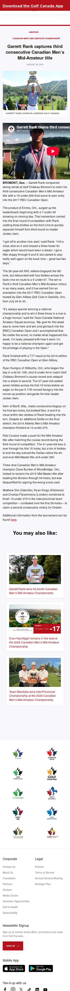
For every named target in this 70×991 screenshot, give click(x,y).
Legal (39, 858)
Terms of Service (44, 872)
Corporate (10, 858)
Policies (39, 866)
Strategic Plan (43, 884)
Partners (7, 884)
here (14, 520)
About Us (8, 872)
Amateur (34, 32)
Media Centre (10, 895)
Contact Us (9, 866)
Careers (7, 889)
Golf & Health (10, 907)
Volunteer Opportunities (16, 901)
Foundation (9, 878)
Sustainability (10, 912)
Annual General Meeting (49, 878)
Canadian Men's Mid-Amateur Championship (36, 38)
